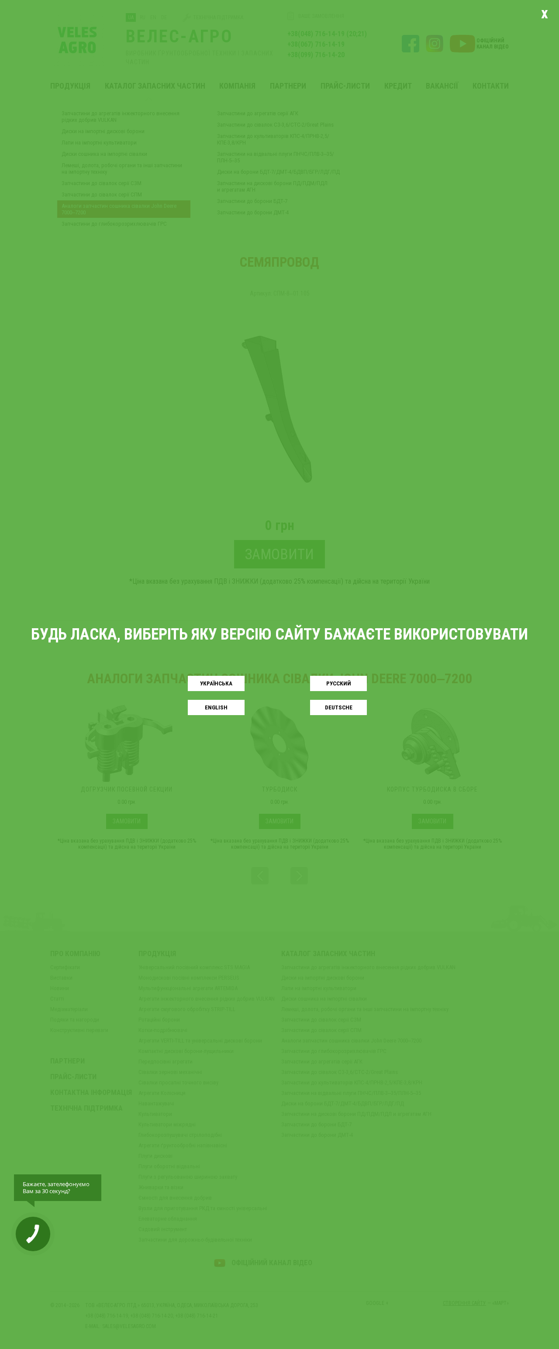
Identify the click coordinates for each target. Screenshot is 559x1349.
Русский (338, 683)
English (216, 707)
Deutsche (338, 707)
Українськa (216, 683)
